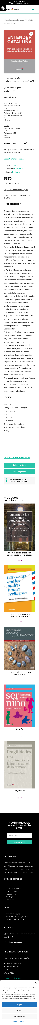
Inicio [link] (6, 20)
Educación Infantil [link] (12, 891)
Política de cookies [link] (18, 1021)
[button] (36, 983)
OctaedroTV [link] (10, 899)
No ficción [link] (16, 172)
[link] (3, 8)
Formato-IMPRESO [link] (24, 20)
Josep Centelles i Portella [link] (14, 159)
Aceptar (19, 1005)
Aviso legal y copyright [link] (13, 914)
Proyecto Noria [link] (11, 894)
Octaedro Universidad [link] (13, 888)
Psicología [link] (9, 897)
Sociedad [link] (15, 165)
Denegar (19, 1010)
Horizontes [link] (18, 168)
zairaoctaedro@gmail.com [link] (13, 978)
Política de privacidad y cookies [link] (17, 916)
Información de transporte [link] (15, 919)
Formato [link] (12, 20)
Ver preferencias (19, 1016)
